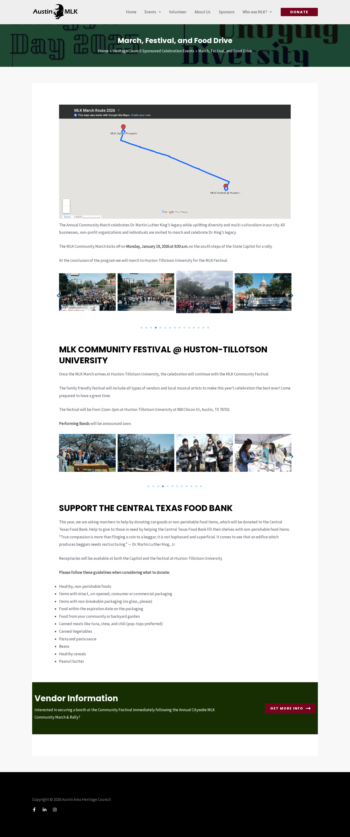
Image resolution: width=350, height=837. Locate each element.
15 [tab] (208, 327)
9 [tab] (179, 327)
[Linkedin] (44, 810)
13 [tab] (198, 327)
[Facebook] (34, 810)
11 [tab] (189, 327)
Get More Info (286, 708)
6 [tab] (165, 327)
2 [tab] (146, 327)
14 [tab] (203, 327)
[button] (158, 11)
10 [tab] (184, 327)
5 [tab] (160, 327)
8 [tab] (175, 327)
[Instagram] (55, 810)
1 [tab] (141, 327)
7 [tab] (170, 327)
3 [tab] (151, 327)
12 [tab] (194, 327)
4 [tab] (156, 327)
